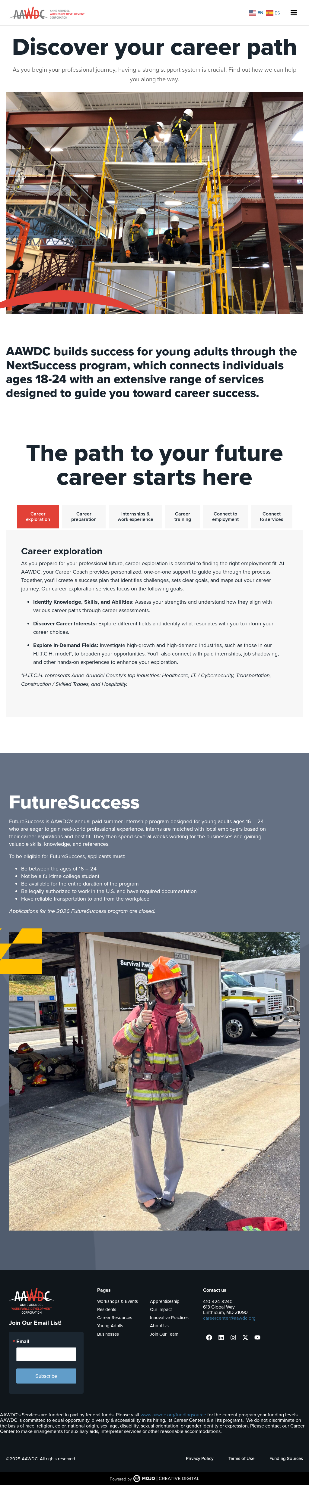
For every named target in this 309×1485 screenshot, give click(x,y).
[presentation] (209, 1337)
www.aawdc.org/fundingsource (173, 1414)
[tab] (38, 516)
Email (22, 1341)
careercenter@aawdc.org (229, 1318)
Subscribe (46, 1375)
